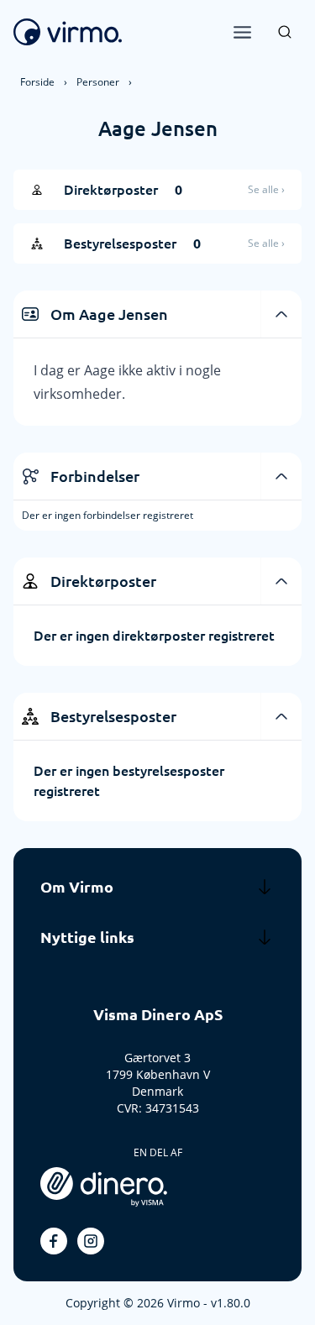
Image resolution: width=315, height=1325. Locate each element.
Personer (97, 82)
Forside (37, 82)
